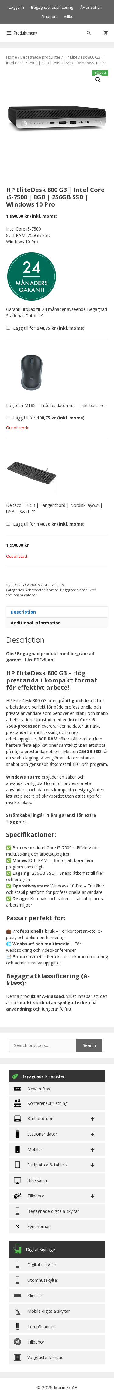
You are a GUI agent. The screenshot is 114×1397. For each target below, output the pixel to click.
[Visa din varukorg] (105, 33)
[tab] (57, 611)
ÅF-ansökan (91, 7)
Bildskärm (37, 1180)
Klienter (34, 1295)
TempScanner (41, 1326)
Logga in (16, 7)
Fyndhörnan (39, 1226)
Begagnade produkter (40, 57)
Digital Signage (40, 1249)
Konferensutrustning (47, 1103)
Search (89, 1045)
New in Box (38, 1089)
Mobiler (34, 1149)
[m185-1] (31, 372)
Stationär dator (42, 1134)
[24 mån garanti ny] (31, 276)
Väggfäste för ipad (45, 1357)
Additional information (36, 623)
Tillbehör (35, 1342)
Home (11, 57)
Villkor (69, 16)
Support (49, 16)
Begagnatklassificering (52, 7)
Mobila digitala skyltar (48, 1311)
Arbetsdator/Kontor (42, 589)
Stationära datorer (21, 595)
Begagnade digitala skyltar (53, 1211)
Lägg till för (48, 328)
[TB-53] (31, 472)
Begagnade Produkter (42, 1076)
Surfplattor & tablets (47, 1165)
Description (23, 612)
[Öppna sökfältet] (88, 33)
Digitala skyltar (41, 1264)
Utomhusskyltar (42, 1280)
